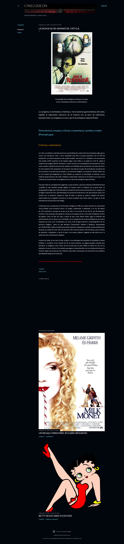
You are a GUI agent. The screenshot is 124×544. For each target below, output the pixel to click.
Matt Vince (67, 535)
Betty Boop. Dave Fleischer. (55, 515)
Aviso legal (42, 15)
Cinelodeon (35, 6)
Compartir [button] (20, 25)
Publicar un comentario (52, 519)
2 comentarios (49, 436)
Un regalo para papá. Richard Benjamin (63, 433)
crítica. (19, 32)
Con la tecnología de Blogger (63, 531)
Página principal (30, 15)
